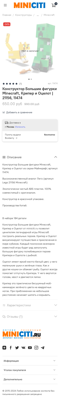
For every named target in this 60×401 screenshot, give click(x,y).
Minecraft (49, 14)
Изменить (20, 126)
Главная (6, 14)
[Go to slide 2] (31, 79)
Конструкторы (23, 14)
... (38, 14)
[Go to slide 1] (28, 79)
